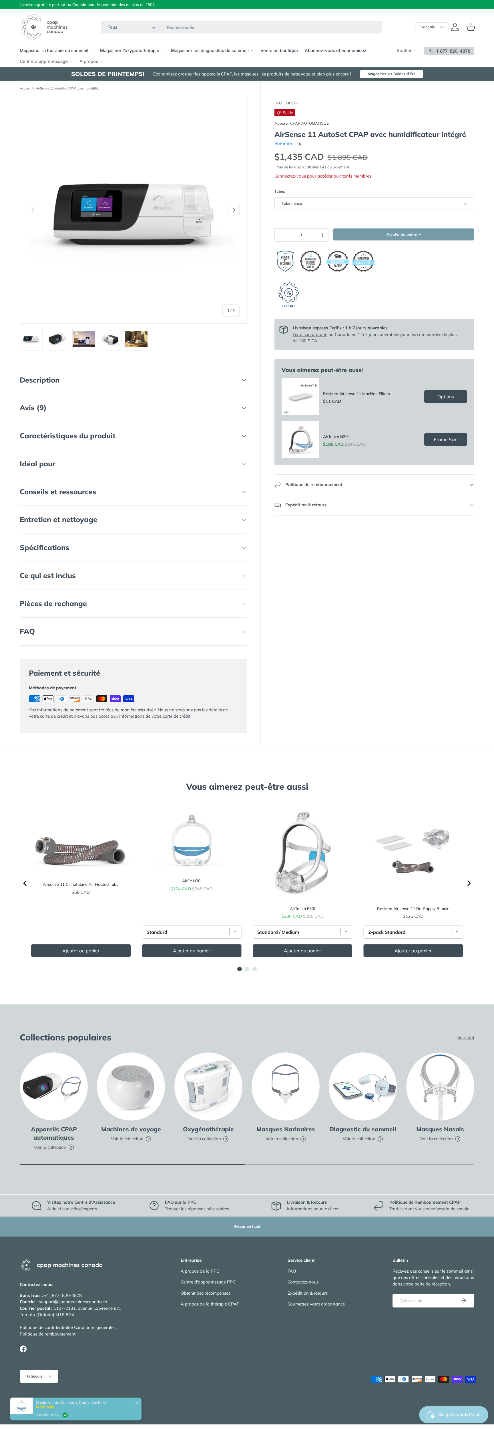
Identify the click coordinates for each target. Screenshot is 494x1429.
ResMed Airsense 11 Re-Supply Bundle (413, 908)
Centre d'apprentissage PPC (208, 1282)
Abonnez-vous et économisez (335, 50)
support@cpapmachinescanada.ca (73, 1301)
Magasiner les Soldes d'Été (391, 73)
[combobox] (241, 27)
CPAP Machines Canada (50, 1404)
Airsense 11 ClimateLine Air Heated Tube (81, 884)
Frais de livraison (289, 167)
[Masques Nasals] (440, 1086)
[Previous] (25, 883)
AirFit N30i (191, 880)
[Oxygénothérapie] (208, 1086)
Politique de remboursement (47, 1334)
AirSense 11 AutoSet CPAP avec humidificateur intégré (68, 88)
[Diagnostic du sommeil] (363, 1086)
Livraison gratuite (310, 334)
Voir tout (465, 1037)
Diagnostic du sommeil (362, 1129)
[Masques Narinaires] (286, 1086)
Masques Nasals (440, 1129)
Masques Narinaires (285, 1129)
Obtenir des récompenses (205, 1293)
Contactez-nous (303, 1282)
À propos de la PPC (200, 1271)
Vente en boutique (279, 50)
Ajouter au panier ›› (404, 234)
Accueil (25, 88)
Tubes (279, 191)
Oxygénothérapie (208, 1129)
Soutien (405, 50)
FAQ (292, 1271)
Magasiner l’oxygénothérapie (129, 50)
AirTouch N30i (335, 436)
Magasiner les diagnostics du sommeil (210, 50)
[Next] (468, 883)
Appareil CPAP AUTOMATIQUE (301, 123)
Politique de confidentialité (46, 1327)
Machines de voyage (131, 1129)
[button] (471, 27)
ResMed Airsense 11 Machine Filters (356, 393)
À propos (88, 61)
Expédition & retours (308, 1293)
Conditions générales (94, 1327)
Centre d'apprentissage (44, 61)
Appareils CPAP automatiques (54, 1133)
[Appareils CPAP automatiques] (54, 1086)
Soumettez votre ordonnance (316, 1304)
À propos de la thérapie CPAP (210, 1304)
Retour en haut (247, 1226)
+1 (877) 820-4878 (63, 1295)
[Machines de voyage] (131, 1086)
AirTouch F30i (302, 908)
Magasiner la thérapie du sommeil (54, 50)
